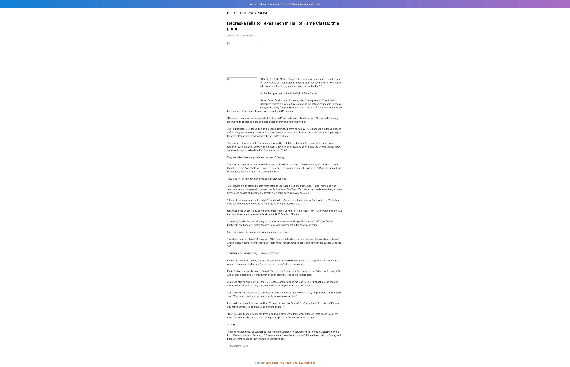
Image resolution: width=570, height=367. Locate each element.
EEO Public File (307, 362)
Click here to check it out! (305, 4)
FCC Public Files (288, 362)
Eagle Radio (272, 362)
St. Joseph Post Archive (247, 13)
